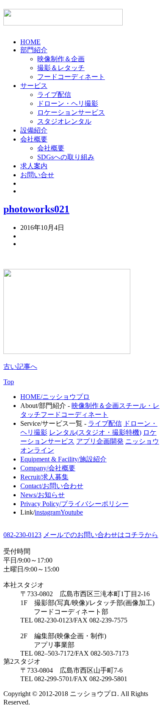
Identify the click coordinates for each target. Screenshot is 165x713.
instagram (47, 512)
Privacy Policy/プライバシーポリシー (74, 503)
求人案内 (33, 166)
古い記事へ (20, 366)
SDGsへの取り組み (65, 157)
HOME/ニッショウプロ (55, 396)
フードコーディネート (71, 76)
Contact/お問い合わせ (51, 485)
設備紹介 (33, 130)
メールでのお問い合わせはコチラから (100, 534)
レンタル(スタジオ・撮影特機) (95, 432)
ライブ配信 (54, 94)
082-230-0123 (22, 534)
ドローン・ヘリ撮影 (67, 103)
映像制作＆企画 (61, 58)
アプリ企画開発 (100, 441)
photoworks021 (36, 209)
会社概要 (33, 139)
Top (8, 381)
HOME (30, 41)
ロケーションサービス (71, 112)
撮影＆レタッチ (61, 67)
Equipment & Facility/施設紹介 (63, 459)
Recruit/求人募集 (44, 477)
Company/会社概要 (47, 468)
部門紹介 (33, 50)
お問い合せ (37, 174)
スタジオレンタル (64, 121)
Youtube (71, 512)
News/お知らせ (42, 494)
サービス (33, 85)
